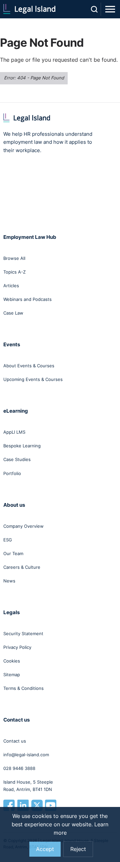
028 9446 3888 (19, 768)
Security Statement (23, 633)
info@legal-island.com (26, 754)
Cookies (11, 661)
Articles (11, 285)
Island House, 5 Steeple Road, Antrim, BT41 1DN (28, 785)
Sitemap (11, 674)
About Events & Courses (28, 365)
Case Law (13, 313)
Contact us (14, 741)
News (9, 580)
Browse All (14, 258)
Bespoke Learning (22, 445)
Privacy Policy (17, 647)
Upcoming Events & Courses (33, 379)
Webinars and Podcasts (27, 299)
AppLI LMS (14, 432)
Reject (78, 849)
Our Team (13, 553)
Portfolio (12, 473)
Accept (45, 849)
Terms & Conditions (23, 688)
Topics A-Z (14, 272)
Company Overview (23, 526)
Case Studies (17, 459)
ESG (7, 539)
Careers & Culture (21, 567)
